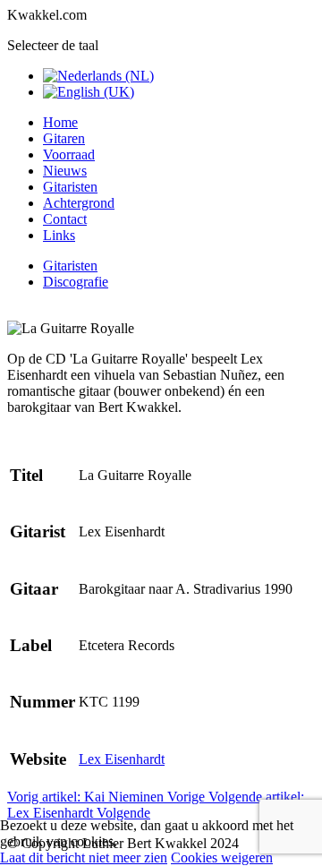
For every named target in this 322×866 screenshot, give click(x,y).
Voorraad (69, 154)
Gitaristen (70, 186)
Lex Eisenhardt (122, 759)
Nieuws (65, 170)
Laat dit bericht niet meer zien (83, 857)
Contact (65, 219)
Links (59, 235)
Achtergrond (78, 202)
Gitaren (64, 138)
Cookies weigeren (222, 857)
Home (60, 122)
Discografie (75, 281)
